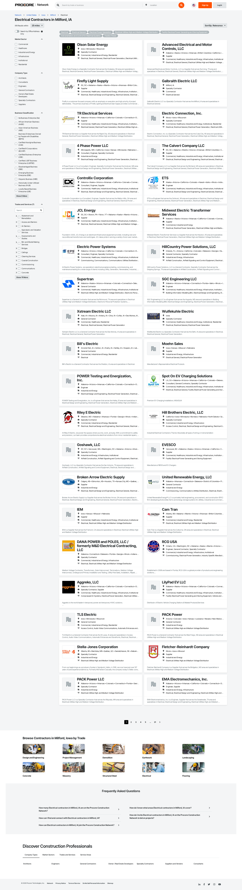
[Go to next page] (160, 722)
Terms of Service (74, 883)
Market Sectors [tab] (48, 855)
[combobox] (163, 5)
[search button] (181, 5)
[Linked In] (199, 884)
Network (43, 5)
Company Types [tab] (31, 855)
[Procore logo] (24, 5)
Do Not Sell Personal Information (94, 883)
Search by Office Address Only (30, 32)
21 (155, 722)
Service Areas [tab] (85, 855)
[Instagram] (214, 884)
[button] (16, 44)
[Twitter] (209, 884)
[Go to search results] (41, 210)
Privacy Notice (61, 883)
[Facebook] (204, 884)
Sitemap (110, 883)
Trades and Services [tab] (67, 855)
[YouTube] (219, 884)
